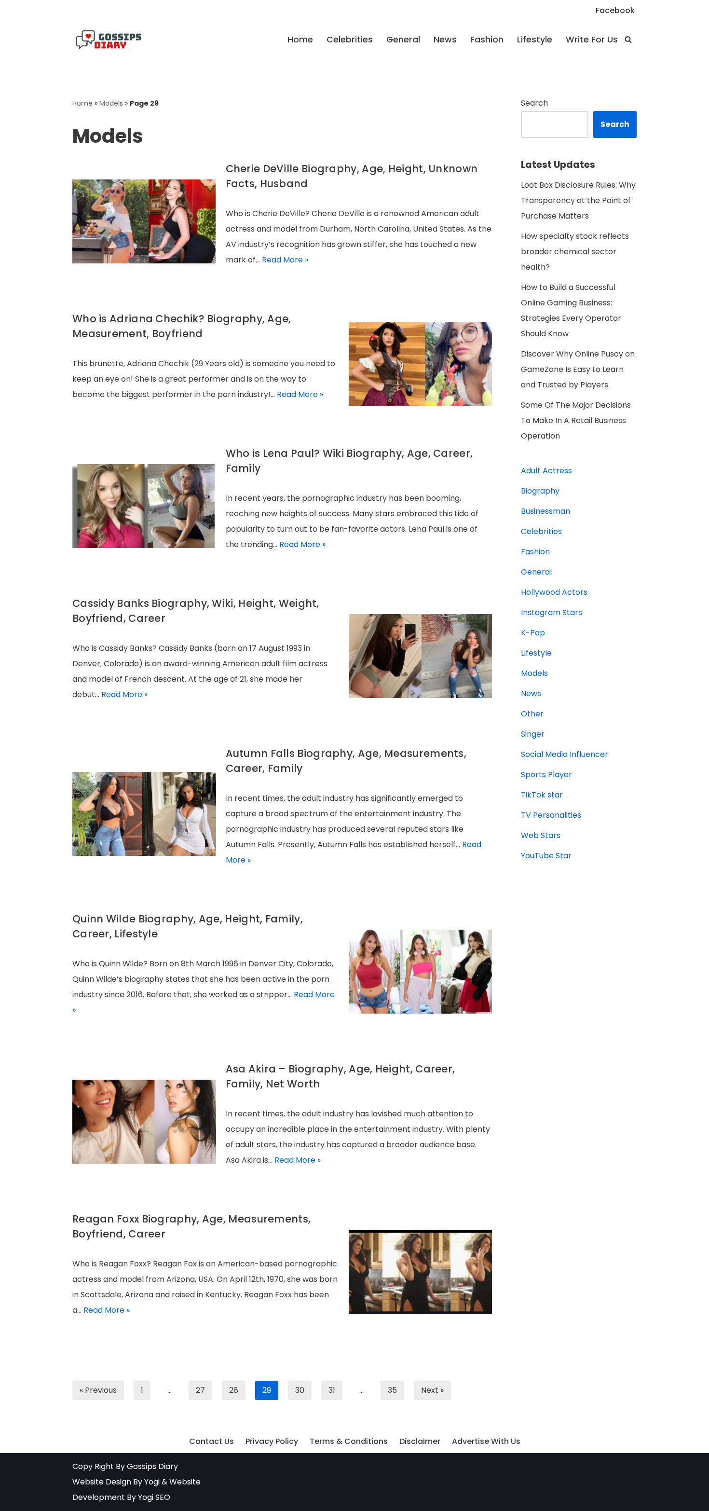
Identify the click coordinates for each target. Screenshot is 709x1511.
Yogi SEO (154, 1497)
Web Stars (540, 835)
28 (233, 1390)
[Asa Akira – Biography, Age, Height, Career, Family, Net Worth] (144, 1122)
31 (331, 1390)
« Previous (98, 1390)
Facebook (615, 10)
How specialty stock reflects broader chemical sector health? (575, 252)
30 (299, 1390)
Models (111, 103)
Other (532, 713)
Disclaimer (419, 1441)
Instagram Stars (551, 612)
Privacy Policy (271, 1441)
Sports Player (546, 774)
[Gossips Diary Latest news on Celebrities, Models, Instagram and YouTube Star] (108, 39)
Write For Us (592, 39)
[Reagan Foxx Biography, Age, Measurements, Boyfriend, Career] (420, 1272)
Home (300, 39)
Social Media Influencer (564, 754)
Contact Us (211, 1441)
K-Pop (533, 632)
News (445, 39)
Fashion (487, 39)
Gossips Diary (152, 1466)
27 (200, 1390)
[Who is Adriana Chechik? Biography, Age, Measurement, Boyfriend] (420, 364)
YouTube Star (546, 855)
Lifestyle (534, 39)
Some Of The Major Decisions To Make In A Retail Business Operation (576, 420)
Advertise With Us (486, 1441)
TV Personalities (551, 815)
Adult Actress (546, 470)
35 (392, 1390)
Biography (540, 490)
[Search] (628, 39)
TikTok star (542, 794)
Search (534, 103)
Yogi (151, 1481)
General (403, 39)
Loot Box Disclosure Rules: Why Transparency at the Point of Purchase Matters (578, 200)
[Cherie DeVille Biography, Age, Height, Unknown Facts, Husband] (144, 221)
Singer (533, 734)
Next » (432, 1390)
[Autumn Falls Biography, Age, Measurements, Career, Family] (144, 814)
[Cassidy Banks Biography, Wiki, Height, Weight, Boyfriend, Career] (420, 656)
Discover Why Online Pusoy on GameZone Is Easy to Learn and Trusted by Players (578, 369)
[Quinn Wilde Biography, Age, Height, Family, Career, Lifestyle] (420, 972)
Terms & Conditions (349, 1441)
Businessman (545, 511)
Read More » (285, 259)
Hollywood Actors (554, 592)
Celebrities (350, 39)
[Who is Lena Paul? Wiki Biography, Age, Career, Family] (144, 506)
